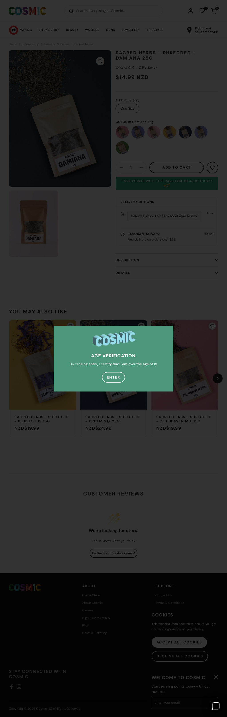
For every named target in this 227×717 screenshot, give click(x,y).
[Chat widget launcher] (216, 706)
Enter (113, 377)
